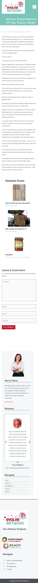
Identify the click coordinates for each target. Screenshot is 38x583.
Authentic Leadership (11, 257)
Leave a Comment (7, 32)
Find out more (9, 402)
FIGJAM (9, 255)
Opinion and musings (19, 32)
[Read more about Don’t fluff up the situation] (19, 192)
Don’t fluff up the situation (17, 203)
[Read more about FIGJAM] (19, 244)
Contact (7, 491)
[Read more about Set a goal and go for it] (19, 218)
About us (7, 483)
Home (6, 480)
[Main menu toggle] (34, 7)
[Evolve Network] (13, 7)
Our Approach (9, 486)
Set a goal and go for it (15, 229)
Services (7, 489)
